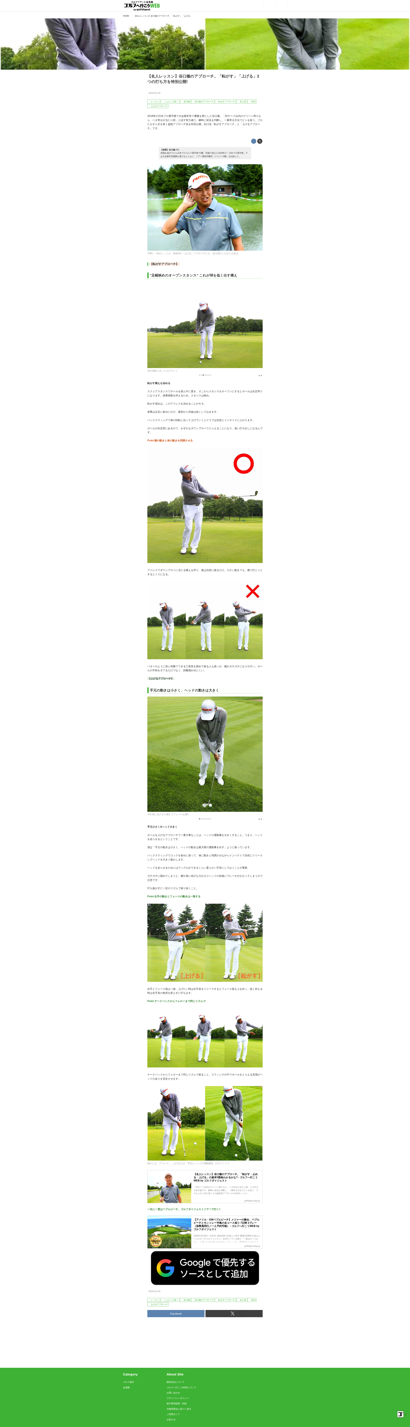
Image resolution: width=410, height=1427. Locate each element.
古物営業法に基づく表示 (179, 1409)
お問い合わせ (173, 1392)
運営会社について (175, 1382)
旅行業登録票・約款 (177, 1403)
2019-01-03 (154, 93)
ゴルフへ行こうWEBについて (181, 1387)
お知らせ (171, 1419)
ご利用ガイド (173, 1414)
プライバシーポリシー (178, 1398)
